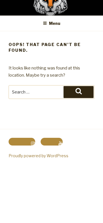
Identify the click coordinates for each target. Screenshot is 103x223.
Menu (54, 23)
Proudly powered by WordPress (38, 155)
